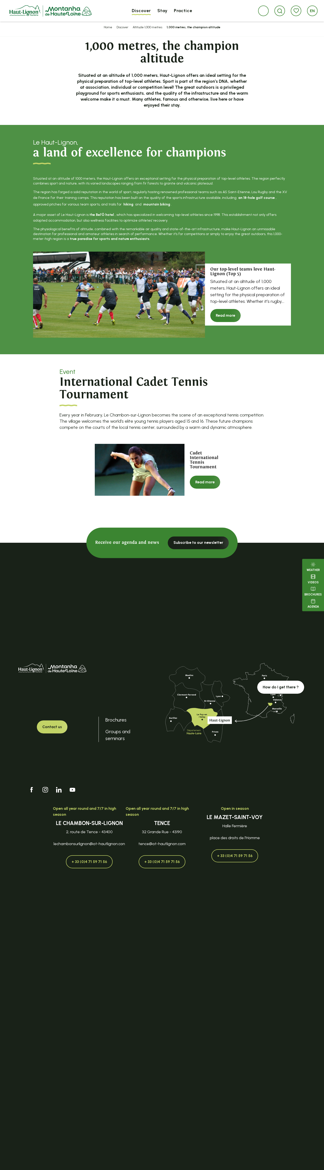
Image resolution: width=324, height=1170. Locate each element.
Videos (313, 582)
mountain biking (156, 204)
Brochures (313, 594)
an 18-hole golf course (256, 198)
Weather (313, 570)
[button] (280, 11)
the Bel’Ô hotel (101, 215)
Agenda (313, 607)
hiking (128, 204)
